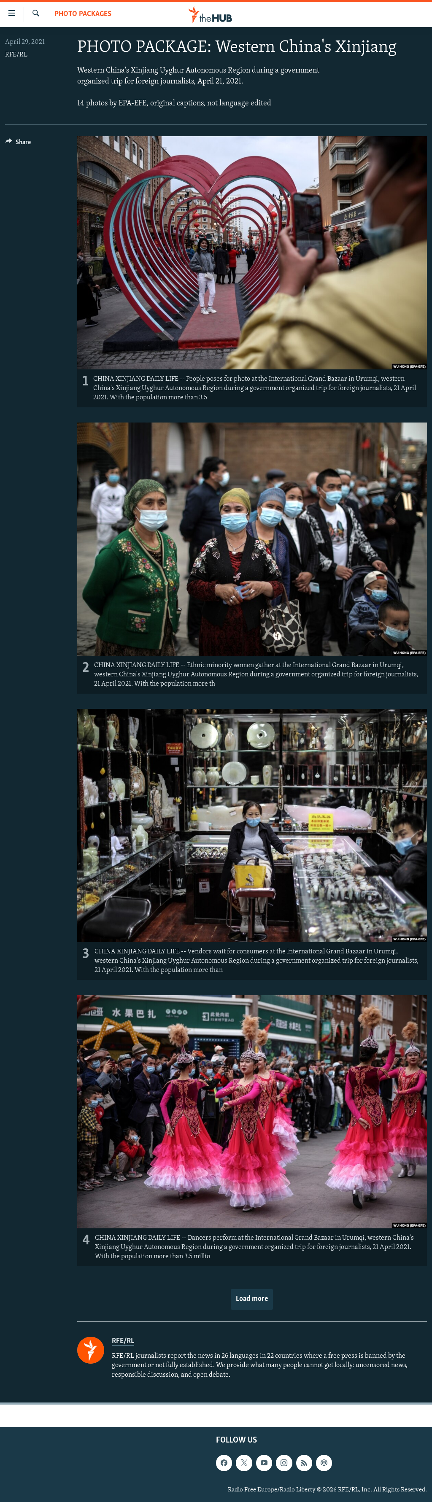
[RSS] (304, 1463)
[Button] (18, 144)
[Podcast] (324, 1463)
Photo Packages (82, 14)
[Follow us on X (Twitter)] (244, 1463)
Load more (252, 1299)
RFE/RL (16, 54)
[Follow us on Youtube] (264, 1463)
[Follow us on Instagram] (284, 1463)
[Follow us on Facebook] (224, 1463)
